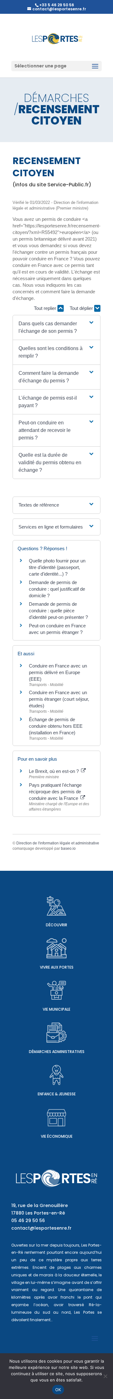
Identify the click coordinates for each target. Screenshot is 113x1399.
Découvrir (56, 925)
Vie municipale (56, 1009)
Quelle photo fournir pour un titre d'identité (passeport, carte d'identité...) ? (57, 567)
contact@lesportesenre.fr (41, 1228)
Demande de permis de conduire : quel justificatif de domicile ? (57, 589)
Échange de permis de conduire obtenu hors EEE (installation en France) (56, 726)
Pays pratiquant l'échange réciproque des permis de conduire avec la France (55, 791)
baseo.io (68, 848)
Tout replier (45, 308)
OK (58, 1389)
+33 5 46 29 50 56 (56, 5)
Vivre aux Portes (56, 967)
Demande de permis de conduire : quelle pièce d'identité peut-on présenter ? (58, 610)
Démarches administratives (56, 1051)
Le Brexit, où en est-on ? (54, 771)
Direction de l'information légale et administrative (57, 843)
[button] (56, 327)
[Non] (105, 1376)
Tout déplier (82, 308)
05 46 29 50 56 (28, 1220)
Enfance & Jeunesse (57, 1094)
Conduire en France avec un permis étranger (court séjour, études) (59, 699)
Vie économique (57, 1136)
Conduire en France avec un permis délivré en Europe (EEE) (58, 672)
